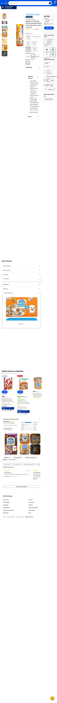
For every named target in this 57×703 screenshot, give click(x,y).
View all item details (33, 112)
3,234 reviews (12, 422)
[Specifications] (39, 270)
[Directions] (39, 274)
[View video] (20, 36)
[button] (18, 35)
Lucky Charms (31, 510)
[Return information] (45, 25)
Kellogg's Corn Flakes (33, 507)
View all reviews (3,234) (21, 486)
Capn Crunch (6, 499)
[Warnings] (39, 289)
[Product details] (39, 266)
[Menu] (2, 3)
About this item (7, 261)
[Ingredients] (39, 67)
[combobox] (30, 3)
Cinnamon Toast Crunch (8, 510)
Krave (29, 512)
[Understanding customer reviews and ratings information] (16, 425)
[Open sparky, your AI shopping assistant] (52, 698)
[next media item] (20, 34)
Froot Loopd (31, 502)
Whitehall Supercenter (49, 59)
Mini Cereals (5, 504)
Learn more (52, 85)
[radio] (28, 37)
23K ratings (37, 29)
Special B (30, 504)
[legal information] (52, 20)
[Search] (50, 3)
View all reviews (8, 428)
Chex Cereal (5, 512)
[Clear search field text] (48, 3)
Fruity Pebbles (6, 502)
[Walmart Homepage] (6, 3)
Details (52, 80)
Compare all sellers (49, 99)
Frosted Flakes (6, 507)
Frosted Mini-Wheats (30, 19)
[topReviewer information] (16, 476)
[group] (32, 29)
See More (20, 324)
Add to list (50, 89)
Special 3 (30, 499)
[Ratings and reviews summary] (39, 418)
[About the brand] (38, 293)
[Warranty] (38, 279)
